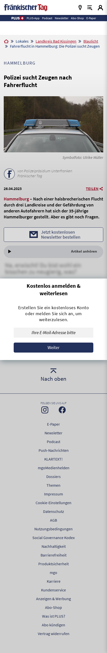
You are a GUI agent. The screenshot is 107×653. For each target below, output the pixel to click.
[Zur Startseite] (6, 41)
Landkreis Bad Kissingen (56, 41)
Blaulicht (90, 41)
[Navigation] (80, 7)
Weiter (53, 347)
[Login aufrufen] (100, 7)
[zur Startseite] (25, 7)
